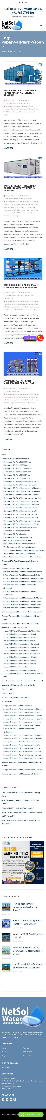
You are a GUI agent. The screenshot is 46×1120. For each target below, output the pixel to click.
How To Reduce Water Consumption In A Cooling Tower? (25, 907)
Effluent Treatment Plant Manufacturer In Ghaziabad (23, 578)
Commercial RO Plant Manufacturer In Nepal (20, 508)
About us (26, 1048)
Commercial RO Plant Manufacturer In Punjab (20, 517)
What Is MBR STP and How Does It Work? (18, 808)
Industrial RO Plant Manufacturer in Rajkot (19, 670)
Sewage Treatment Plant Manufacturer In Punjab (22, 751)
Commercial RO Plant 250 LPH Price (17, 472)
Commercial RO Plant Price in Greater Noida (20, 527)
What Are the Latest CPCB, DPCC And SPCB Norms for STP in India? (28, 950)
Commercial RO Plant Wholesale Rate (17, 537)
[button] (31, 1114)
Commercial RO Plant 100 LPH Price (17, 462)
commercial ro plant (18, 201)
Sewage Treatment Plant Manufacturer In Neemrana (22, 770)
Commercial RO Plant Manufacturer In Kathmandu (22, 501)
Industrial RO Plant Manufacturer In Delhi (19, 641)
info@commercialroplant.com (14, 1086)
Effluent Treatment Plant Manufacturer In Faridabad (22, 612)
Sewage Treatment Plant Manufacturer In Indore (22, 722)
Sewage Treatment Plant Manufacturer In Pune (21, 748)
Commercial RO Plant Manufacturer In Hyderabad (22, 498)
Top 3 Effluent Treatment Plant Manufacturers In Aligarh (21, 188)
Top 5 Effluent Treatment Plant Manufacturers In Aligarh (21, 93)
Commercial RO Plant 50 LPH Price (16, 475)
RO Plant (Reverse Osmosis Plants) (15, 697)
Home (4, 1048)
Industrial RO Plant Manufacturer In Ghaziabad (21, 647)
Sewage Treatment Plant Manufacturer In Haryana (22, 715)
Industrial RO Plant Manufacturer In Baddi (19, 634)
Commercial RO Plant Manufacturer (15, 459)
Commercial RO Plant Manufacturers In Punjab (21, 524)
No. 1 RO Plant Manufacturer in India (17, 540)
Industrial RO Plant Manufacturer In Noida (19, 663)
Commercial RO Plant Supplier (14, 534)
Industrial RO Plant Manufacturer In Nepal (19, 660)
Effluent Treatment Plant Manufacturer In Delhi (21, 575)
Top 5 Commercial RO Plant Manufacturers (19, 547)
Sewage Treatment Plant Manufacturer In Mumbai (22, 738)
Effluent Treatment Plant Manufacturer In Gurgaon (23, 581)
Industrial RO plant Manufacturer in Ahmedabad (21, 631)
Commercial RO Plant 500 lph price (16, 478)
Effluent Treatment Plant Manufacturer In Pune (21, 608)
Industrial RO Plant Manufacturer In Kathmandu (21, 654)
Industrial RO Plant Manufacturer (14, 627)
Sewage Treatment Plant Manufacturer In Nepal (21, 742)
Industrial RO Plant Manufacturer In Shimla (18, 685)
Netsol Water (25, 100)
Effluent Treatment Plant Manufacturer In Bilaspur (22, 572)
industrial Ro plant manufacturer (26, 400)
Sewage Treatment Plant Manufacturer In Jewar (21, 725)
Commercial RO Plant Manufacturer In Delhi (20, 485)
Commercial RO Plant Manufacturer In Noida (20, 511)
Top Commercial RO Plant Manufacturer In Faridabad (23, 550)
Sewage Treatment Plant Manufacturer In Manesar (23, 735)
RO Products (7, 702)
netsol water (34, 109)
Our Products (6, 1052)
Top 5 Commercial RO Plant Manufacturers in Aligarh (21, 310)
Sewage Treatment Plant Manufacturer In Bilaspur (22, 709)
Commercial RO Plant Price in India (16, 531)
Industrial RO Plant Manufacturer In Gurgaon (20, 650)
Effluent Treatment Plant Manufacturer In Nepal (22, 601)
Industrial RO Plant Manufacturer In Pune (19, 667)
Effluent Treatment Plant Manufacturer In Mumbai (22, 598)
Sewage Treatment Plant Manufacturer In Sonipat (21, 774)
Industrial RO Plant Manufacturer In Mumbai (20, 657)
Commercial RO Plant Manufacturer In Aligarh (20, 381)
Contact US (27, 1056)
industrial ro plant (19, 210)
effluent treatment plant (19, 106)
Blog (3, 1056)
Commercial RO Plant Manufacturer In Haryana (21, 495)
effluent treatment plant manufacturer (19, 103)
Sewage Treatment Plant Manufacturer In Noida (21, 745)
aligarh (8, 106)
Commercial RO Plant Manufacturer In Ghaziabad (22, 488)
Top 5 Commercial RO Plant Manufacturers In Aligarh (21, 286)
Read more (8, 148)
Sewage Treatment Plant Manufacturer (17, 706)
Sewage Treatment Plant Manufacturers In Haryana (23, 758)
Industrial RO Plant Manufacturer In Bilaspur (20, 637)
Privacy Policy (7, 693)
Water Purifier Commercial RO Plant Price (19, 553)
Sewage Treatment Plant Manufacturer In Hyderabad (23, 719)
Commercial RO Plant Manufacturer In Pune (20, 514)
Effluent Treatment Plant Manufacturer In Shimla (20, 623)
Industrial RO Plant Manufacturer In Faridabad (21, 644)
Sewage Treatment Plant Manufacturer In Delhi (21, 712)
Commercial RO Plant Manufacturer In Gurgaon (21, 491)
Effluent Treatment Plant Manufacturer (17, 568)
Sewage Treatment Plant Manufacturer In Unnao (22, 755)
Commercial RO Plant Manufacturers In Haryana (21, 521)
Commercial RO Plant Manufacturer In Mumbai (21, 504)
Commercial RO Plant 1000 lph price (17, 465)
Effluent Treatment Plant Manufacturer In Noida (22, 604)
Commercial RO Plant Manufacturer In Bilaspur (21, 481)
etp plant (27, 109)
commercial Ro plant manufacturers (25, 204)
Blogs (4, 454)
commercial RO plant (13, 295)
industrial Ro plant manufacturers (27, 307)
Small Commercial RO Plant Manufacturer (19, 544)
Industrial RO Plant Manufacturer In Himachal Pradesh (22, 681)
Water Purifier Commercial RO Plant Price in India (22, 557)
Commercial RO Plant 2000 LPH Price (17, 468)
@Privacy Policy (7, 1089)
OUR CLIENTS (7, 689)
